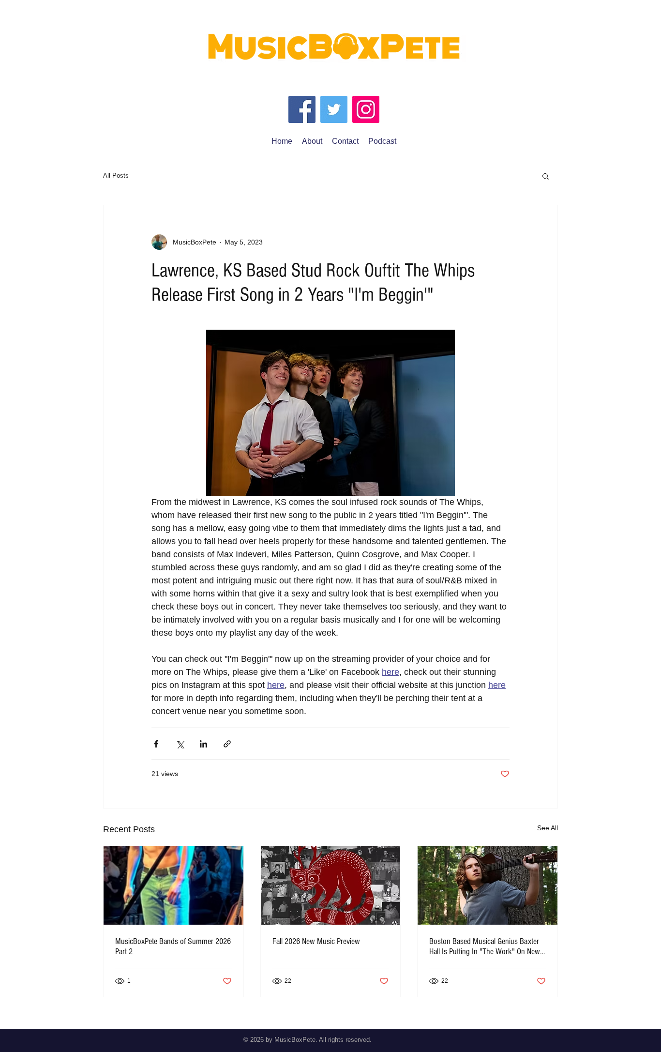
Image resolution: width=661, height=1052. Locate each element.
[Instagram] (365, 109)
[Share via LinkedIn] (203, 743)
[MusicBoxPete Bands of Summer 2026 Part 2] (173, 885)
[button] (545, 176)
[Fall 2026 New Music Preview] (331, 885)
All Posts (116, 175)
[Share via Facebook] (156, 743)
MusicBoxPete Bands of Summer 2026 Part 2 (173, 946)
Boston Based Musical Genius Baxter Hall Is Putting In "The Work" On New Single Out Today (484, 946)
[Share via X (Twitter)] (179, 743)
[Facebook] (301, 109)
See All (547, 828)
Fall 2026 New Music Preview (316, 941)
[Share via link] (227, 743)
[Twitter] (333, 109)
